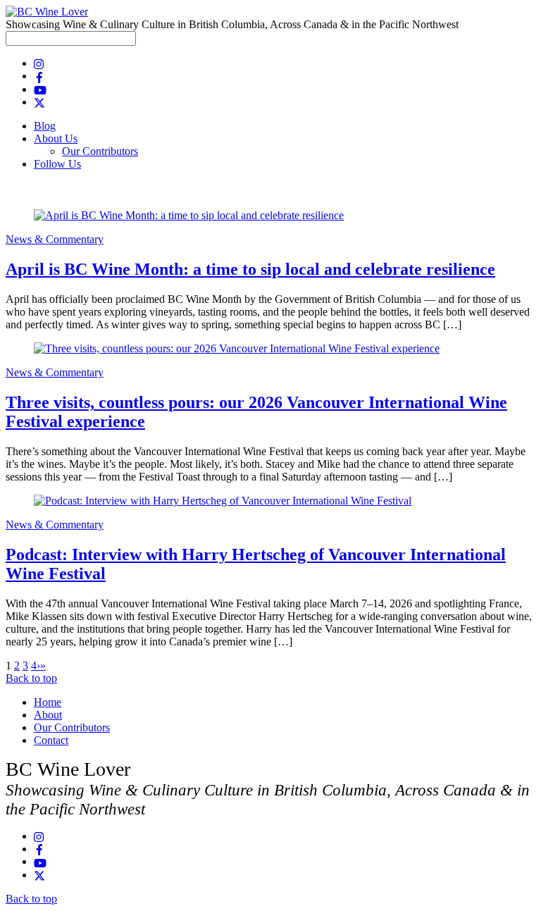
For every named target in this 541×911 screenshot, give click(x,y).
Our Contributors (100, 151)
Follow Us (57, 164)
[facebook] (39, 76)
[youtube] (40, 89)
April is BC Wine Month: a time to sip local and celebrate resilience (250, 269)
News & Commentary (55, 239)
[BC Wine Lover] (47, 12)
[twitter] (39, 102)
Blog (45, 126)
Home (47, 702)
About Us (55, 138)
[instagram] (39, 63)
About (48, 715)
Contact (51, 740)
